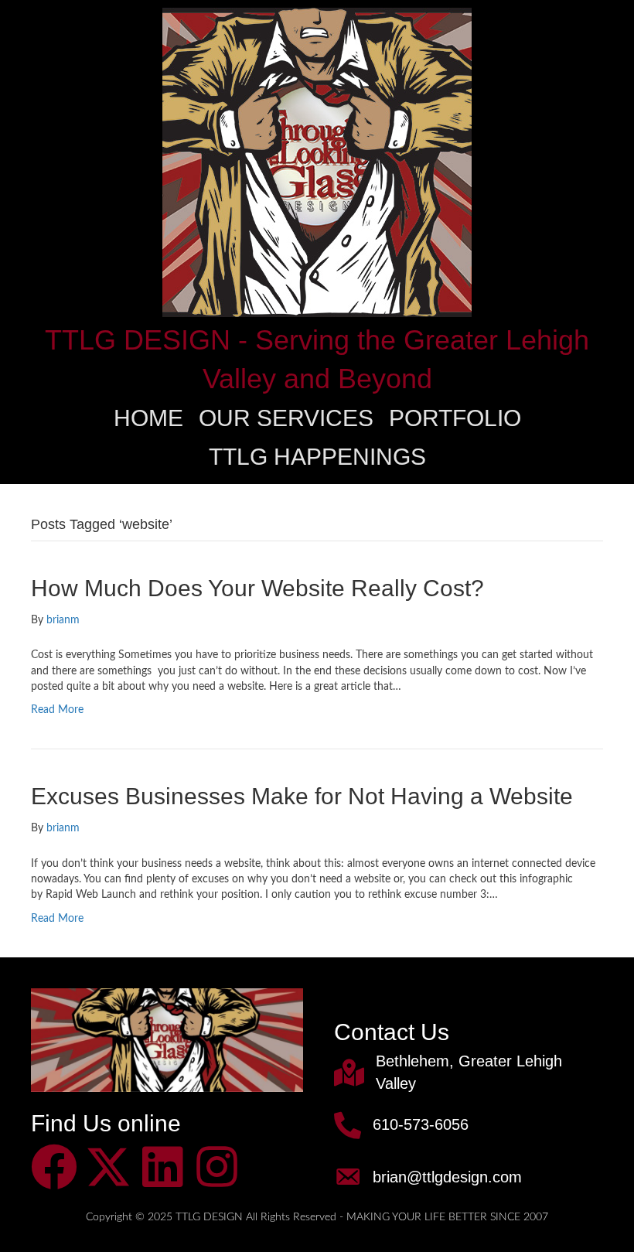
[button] (54, 1167)
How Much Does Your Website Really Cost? (257, 588)
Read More (57, 709)
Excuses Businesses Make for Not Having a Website (302, 796)
